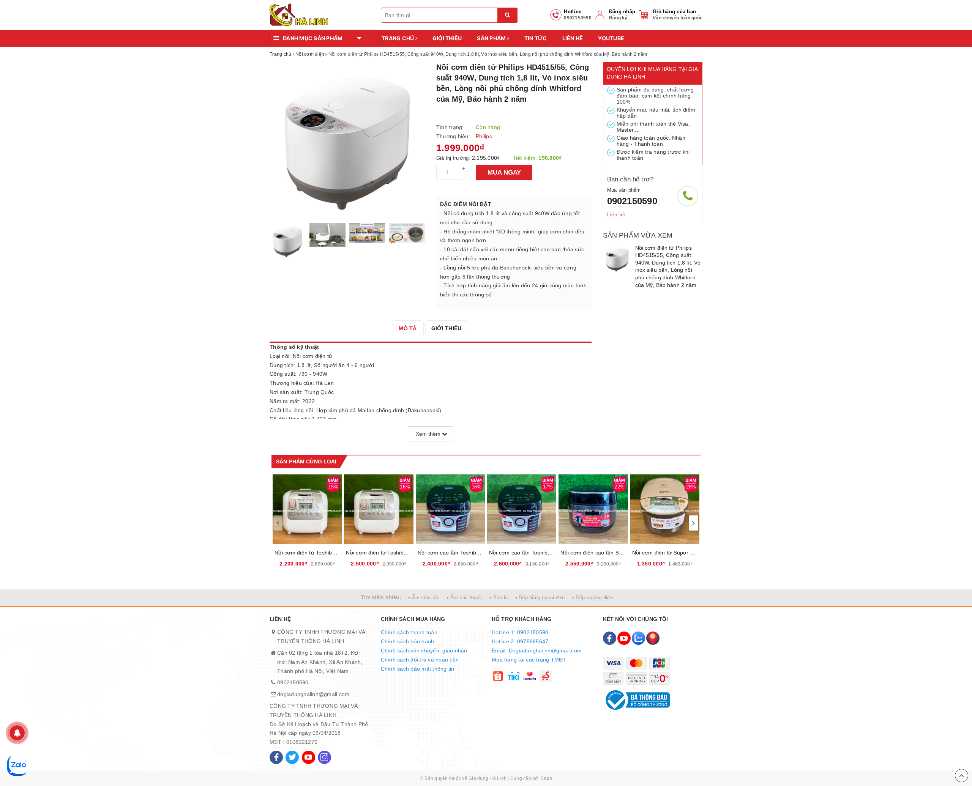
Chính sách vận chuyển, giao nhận (424, 650)
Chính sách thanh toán (409, 632)
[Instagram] (324, 757)
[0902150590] (687, 196)
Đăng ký (618, 17)
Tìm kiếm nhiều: (381, 597)
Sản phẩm (492, 38)
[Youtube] (308, 757)
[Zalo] (638, 638)
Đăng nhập (622, 11)
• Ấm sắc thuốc (465, 597)
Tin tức (535, 38)
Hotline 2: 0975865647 (520, 641)
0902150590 (632, 201)
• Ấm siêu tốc (423, 597)
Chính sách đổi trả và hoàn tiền (420, 660)
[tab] (408, 328)
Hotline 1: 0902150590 (520, 632)
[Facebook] (276, 757)
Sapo (546, 778)
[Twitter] (292, 757)
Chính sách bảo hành (407, 641)
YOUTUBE (611, 38)
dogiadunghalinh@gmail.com (313, 694)
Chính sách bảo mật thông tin (417, 669)
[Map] (653, 638)
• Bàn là (498, 597)
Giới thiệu (447, 38)
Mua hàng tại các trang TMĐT (529, 660)
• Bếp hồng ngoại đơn (540, 597)
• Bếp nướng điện (592, 597)
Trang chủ (398, 38)
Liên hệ (572, 38)
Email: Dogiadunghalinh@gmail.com (537, 650)
